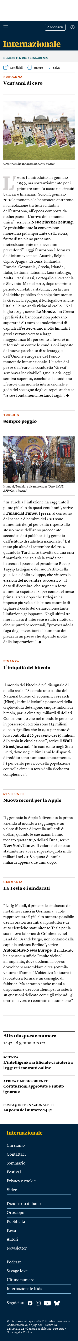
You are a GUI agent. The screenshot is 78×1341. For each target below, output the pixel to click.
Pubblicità (16, 1222)
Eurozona (13, 77)
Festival (14, 1172)
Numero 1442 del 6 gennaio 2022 (25, 58)
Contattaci (16, 1155)
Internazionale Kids (24, 1289)
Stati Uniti (14, 794)
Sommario (16, 1163)
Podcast (14, 1262)
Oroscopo (15, 1213)
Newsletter (17, 1248)
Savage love (17, 1271)
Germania (13, 882)
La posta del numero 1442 (27, 1110)
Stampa (38, 67)
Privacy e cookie (21, 1181)
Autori (12, 1240)
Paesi (11, 1231)
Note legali (14, 1332)
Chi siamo (16, 1146)
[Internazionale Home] (26, 1133)
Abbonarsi (55, 27)
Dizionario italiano (24, 1204)
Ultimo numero (21, 1280)
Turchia (11, 415)
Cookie (27, 1332)
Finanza (11, 661)
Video (12, 1190)
